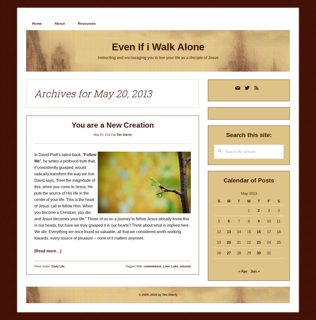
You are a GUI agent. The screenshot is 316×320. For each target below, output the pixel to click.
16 (259, 232)
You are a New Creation (113, 125)
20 (229, 242)
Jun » (255, 271)
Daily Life (58, 266)
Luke (174, 266)
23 (259, 242)
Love (166, 266)
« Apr (242, 271)
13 (229, 232)
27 (229, 253)
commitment (152, 266)
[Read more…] (47, 251)
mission (185, 266)
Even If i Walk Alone (158, 46)
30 (259, 253)
